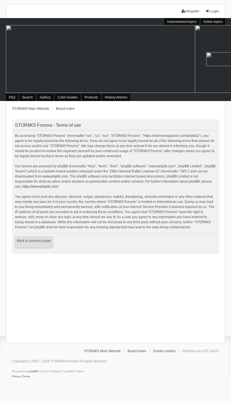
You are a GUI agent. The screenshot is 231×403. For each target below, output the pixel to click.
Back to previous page (34, 241)
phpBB (32, 371)
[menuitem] (16, 376)
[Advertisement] (115, 296)
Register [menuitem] (192, 11)
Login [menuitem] (214, 11)
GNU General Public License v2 (134, 171)
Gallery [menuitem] (45, 97)
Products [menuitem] (91, 97)
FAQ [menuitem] (12, 97)
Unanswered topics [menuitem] (182, 22)
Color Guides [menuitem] (67, 97)
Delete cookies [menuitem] (164, 351)
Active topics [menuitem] (213, 22)
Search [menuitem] (27, 97)
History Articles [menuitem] (116, 97)
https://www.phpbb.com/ (40, 187)
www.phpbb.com (55, 176)
